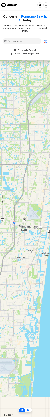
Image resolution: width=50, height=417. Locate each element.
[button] (46, 5)
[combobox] (22, 41)
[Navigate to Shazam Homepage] (9, 5)
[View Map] (28, 410)
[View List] (22, 410)
